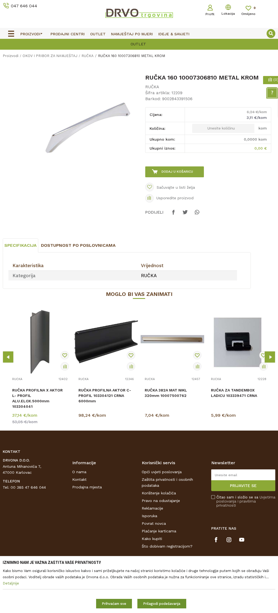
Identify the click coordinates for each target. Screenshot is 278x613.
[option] (139, 44)
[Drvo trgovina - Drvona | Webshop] (139, 13)
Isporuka (149, 516)
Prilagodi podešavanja (161, 604)
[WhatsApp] (196, 214)
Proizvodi (10, 56)
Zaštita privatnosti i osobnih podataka (167, 482)
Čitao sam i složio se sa (245, 501)
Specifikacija (20, 245)
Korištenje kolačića (159, 493)
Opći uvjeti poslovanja (162, 472)
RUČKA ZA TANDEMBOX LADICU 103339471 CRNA (234, 393)
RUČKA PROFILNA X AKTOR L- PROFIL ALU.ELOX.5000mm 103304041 (37, 398)
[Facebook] (173, 214)
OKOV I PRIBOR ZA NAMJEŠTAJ (50, 56)
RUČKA (87, 56)
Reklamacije (152, 508)
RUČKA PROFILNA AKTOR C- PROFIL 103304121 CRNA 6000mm (104, 395)
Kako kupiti (152, 538)
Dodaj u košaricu (177, 171)
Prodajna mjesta (87, 487)
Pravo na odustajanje (161, 500)
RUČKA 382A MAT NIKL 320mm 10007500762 (166, 393)
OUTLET (138, 44)
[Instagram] (229, 540)
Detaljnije (40, 416)
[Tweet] (185, 214)
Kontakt (79, 479)
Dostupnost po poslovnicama (78, 245)
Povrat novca (154, 523)
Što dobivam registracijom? (167, 546)
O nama (79, 472)
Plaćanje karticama (159, 531)
